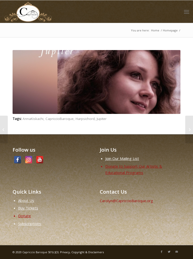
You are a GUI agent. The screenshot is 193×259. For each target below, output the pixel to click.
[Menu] (186, 11)
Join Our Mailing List (122, 158)
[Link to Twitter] (169, 251)
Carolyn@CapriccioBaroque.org (126, 200)
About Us (26, 200)
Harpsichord (85, 118)
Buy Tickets (28, 207)
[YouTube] (39, 159)
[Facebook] (17, 159)
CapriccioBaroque (59, 118)
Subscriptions (29, 223)
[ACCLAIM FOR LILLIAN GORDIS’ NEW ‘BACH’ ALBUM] (189, 129)
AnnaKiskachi (33, 118)
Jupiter (102, 118)
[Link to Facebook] (161, 251)
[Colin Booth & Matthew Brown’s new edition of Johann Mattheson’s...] (4, 129)
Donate (24, 215)
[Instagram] (28, 159)
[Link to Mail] (176, 251)
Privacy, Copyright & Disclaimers (82, 252)
